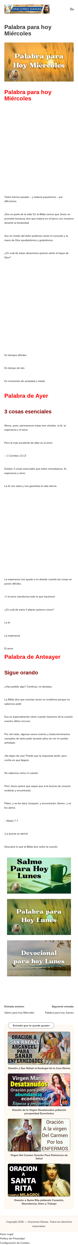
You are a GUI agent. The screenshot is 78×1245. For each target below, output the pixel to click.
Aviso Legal (6, 1234)
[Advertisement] (39, 149)
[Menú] (72, 9)
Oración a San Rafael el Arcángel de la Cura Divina (39, 1068)
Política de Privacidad (12, 1238)
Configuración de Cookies (15, 1243)
